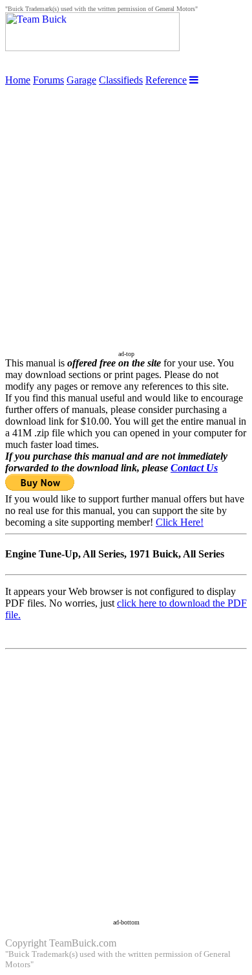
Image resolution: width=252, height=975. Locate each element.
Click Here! (180, 522)
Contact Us (194, 467)
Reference (166, 79)
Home (17, 79)
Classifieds (121, 79)
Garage (81, 79)
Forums (48, 79)
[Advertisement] (126, 212)
